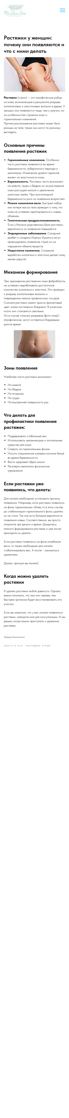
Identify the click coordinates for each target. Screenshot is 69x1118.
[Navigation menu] (62, 10)
